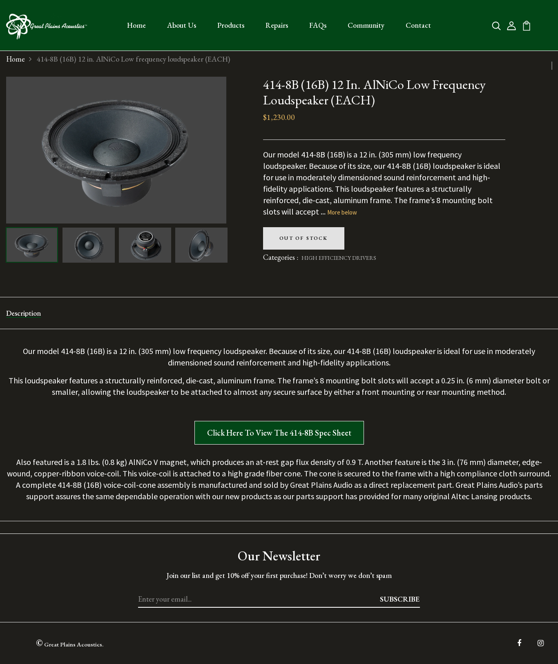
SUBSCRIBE (400, 599)
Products (230, 25)
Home (136, 25)
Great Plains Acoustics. (69, 642)
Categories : (280, 257)
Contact (418, 25)
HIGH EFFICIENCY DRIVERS (338, 257)
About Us (181, 25)
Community (366, 25)
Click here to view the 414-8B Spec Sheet (279, 432)
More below (342, 212)
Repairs (277, 25)
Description (23, 313)
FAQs (317, 25)
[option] (116, 150)
